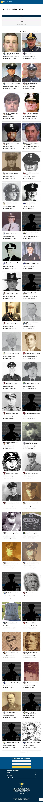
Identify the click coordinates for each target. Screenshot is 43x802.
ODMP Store (9, 779)
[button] (21, 771)
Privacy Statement (26, 799)
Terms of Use (20, 799)
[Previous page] (37, 31)
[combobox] (11, 28)
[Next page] (39, 31)
